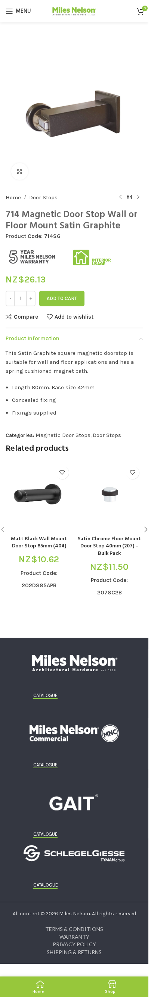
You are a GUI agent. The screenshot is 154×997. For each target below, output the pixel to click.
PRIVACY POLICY (74, 944)
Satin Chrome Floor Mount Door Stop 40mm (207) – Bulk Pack (109, 546)
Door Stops (43, 197)
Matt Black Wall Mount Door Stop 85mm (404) (39, 543)
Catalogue (45, 695)
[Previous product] (120, 197)
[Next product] (138, 197)
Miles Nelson (74, 913)
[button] (145, 529)
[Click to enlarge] (19, 171)
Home (13, 197)
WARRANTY (74, 937)
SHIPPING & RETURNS (74, 952)
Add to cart (62, 298)
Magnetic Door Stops (63, 435)
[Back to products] (129, 197)
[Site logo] (74, 10)
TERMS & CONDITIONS (74, 929)
